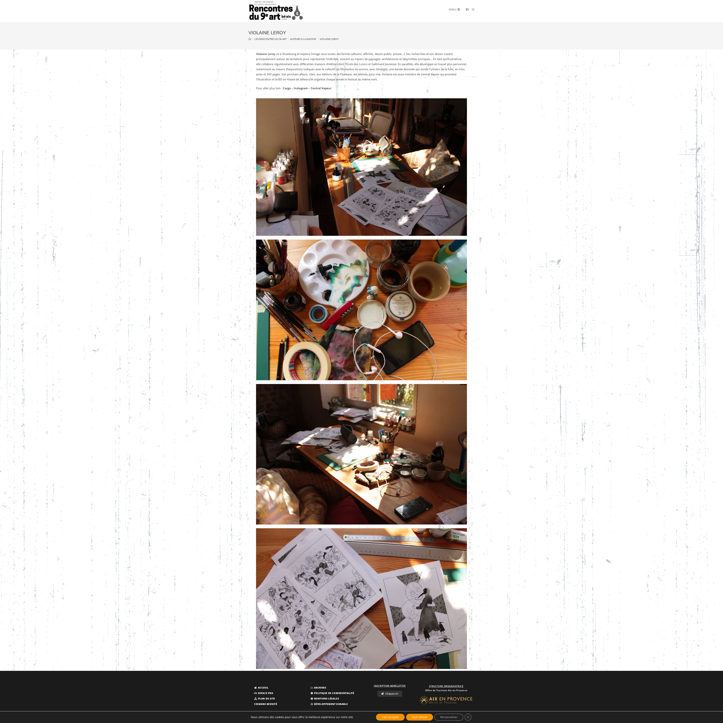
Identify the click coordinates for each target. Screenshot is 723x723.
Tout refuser (419, 717)
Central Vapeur (320, 88)
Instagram (301, 88)
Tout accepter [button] (390, 717)
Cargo (287, 88)
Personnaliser (449, 717)
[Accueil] (250, 39)
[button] (261, 688)
